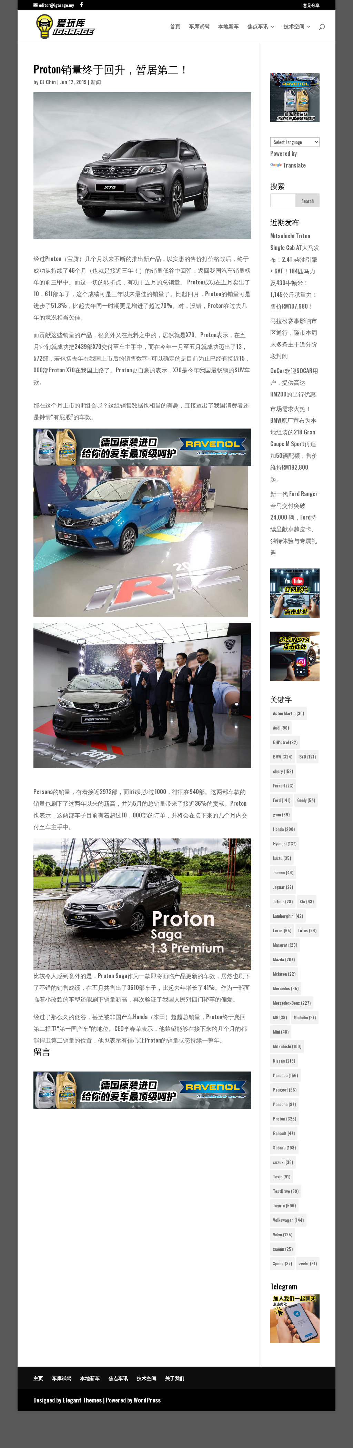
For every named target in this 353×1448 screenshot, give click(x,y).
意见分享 (311, 5)
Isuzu (282, 858)
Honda (284, 829)
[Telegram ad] (295, 1340)
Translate (294, 165)
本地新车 (228, 27)
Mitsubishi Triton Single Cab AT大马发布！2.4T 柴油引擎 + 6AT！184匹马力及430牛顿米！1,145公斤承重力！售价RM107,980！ (295, 270)
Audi (281, 728)
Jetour (283, 901)
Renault (284, 1133)
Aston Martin (288, 713)
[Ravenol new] (295, 119)
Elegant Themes (82, 1400)
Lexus (282, 930)
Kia (307, 901)
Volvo (282, 1234)
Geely (306, 800)
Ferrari (283, 785)
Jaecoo (283, 872)
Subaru (284, 1147)
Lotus (307, 930)
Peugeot (284, 1090)
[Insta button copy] (295, 678)
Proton (284, 1119)
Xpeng (282, 1263)
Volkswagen (288, 1220)
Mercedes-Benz (292, 1003)
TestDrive (286, 1191)
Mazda (284, 959)
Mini (281, 1032)
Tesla (281, 1176)
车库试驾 (199, 27)
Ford (281, 800)
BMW (282, 757)
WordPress (147, 1400)
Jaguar (283, 887)
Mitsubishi (287, 1046)
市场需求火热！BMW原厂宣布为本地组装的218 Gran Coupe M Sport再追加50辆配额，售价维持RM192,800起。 (293, 443)
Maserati (285, 945)
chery (283, 771)
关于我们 (174, 1377)
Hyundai (284, 843)
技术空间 (294, 27)
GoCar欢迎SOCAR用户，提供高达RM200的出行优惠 (294, 382)
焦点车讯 (258, 27)
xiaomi (283, 1249)
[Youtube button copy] (295, 615)
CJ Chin (48, 82)
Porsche (284, 1104)
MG (280, 1017)
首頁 (175, 27)
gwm (281, 814)
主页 (38, 1377)
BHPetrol (285, 742)
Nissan (284, 1061)
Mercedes (286, 988)
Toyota (284, 1205)
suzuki (283, 1162)
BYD (307, 757)
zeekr (308, 1263)
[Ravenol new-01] (142, 459)
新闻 (96, 82)
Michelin (305, 1017)
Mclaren (284, 974)
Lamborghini (288, 916)
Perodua (285, 1075)
